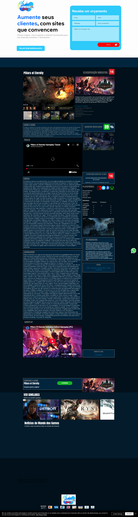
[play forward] (112, 409)
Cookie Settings (117, 514)
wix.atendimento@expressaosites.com (36, 477)
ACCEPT (129, 514)
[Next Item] (71, 93)
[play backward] (25, 409)
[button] (99, 141)
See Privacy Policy (41, 515)
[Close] (136, 513)
